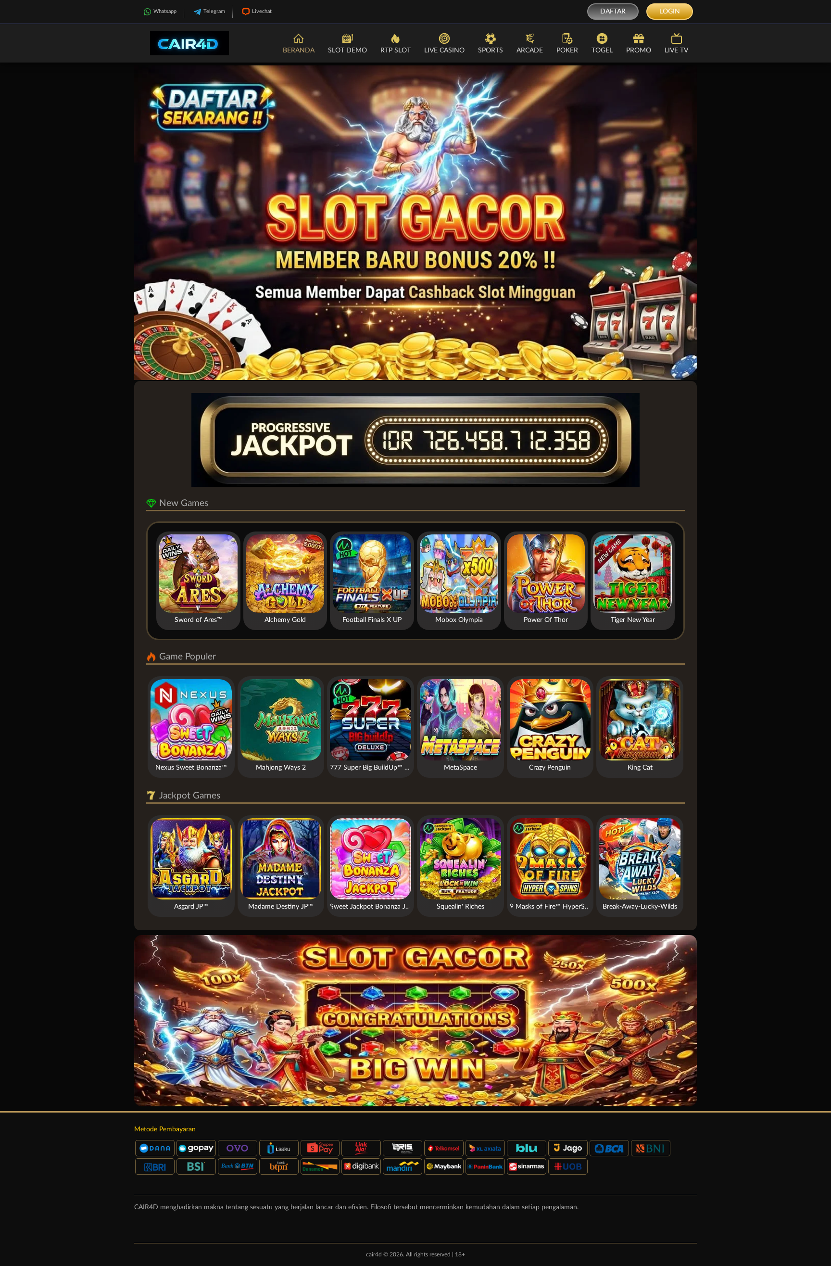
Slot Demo (347, 50)
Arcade (529, 50)
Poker (567, 50)
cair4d (374, 1254)
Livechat (262, 11)
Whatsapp (164, 11)
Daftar (613, 11)
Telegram (214, 11)
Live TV (676, 50)
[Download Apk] (415, 1020)
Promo (638, 50)
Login (669, 11)
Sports (490, 50)
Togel (602, 50)
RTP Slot (395, 50)
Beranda (299, 50)
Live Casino (444, 50)
